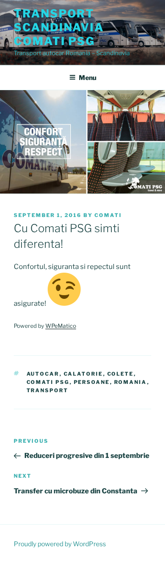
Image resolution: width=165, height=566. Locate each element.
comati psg (48, 382)
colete (120, 374)
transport (48, 390)
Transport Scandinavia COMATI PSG (59, 27)
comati (108, 215)
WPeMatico (60, 325)
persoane (92, 382)
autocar (43, 374)
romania (130, 382)
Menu (87, 77)
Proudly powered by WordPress (60, 544)
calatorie (83, 374)
